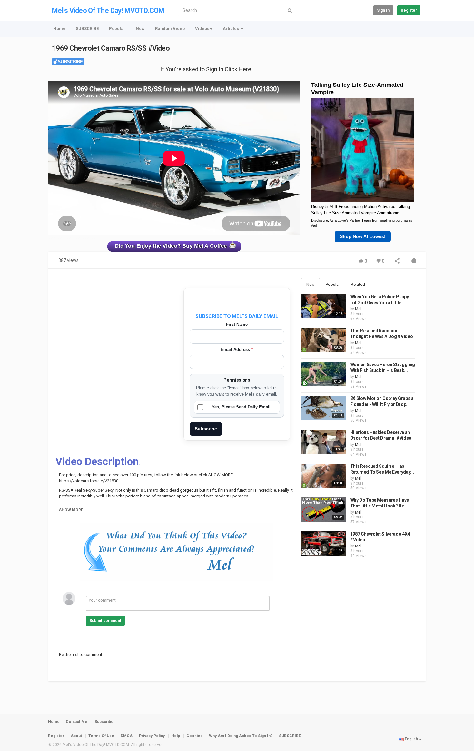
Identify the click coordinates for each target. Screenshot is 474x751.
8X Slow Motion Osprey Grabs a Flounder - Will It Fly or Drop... (382, 401)
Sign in (383, 10)
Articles (231, 28)
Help (175, 736)
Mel (358, 309)
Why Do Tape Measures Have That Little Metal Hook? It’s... (379, 502)
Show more (71, 510)
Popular (117, 28)
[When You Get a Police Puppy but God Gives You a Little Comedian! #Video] (323, 306)
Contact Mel (77, 721)
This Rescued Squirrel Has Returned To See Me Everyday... (382, 469)
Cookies (194, 736)
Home (59, 28)
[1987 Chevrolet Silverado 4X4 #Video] (323, 543)
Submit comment (105, 620)
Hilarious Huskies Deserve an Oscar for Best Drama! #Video (380, 435)
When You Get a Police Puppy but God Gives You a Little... (379, 299)
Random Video (170, 28)
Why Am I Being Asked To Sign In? (240, 736)
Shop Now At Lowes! (363, 236)
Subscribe (206, 428)
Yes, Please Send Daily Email (241, 407)
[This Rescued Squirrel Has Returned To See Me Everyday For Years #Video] (323, 476)
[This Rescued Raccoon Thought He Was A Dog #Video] (323, 340)
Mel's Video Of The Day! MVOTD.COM (108, 10)
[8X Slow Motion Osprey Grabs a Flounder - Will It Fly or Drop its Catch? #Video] (323, 408)
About (76, 736)
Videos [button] (202, 28)
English (411, 739)
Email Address (237, 349)
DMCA (127, 736)
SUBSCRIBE (87, 28)
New (140, 28)
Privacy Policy (152, 736)
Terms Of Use (101, 736)
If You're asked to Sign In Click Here (205, 69)
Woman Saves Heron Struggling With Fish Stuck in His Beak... (382, 367)
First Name (237, 324)
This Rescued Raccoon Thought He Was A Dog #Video (381, 333)
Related (358, 284)
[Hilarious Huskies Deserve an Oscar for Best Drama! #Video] (323, 442)
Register (409, 10)
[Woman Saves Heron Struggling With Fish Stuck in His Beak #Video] (323, 374)
